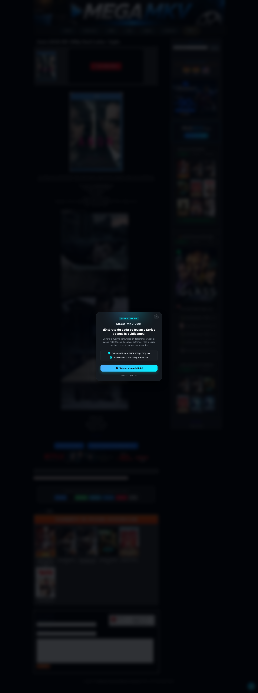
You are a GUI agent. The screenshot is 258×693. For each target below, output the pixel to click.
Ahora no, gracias (129, 375)
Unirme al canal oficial (131, 368)
